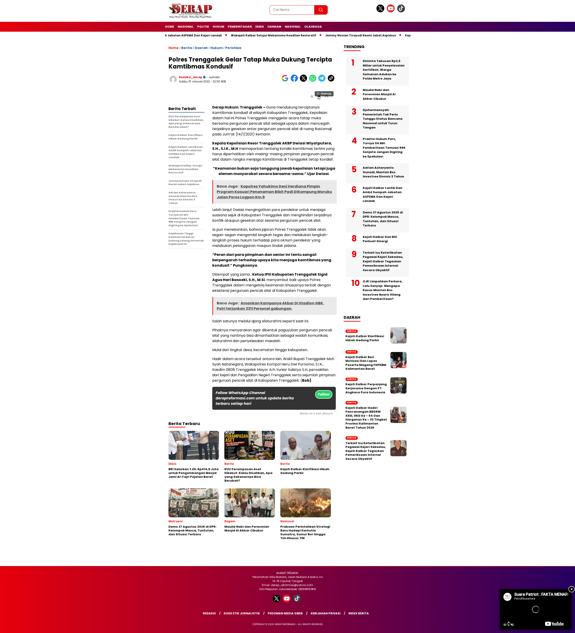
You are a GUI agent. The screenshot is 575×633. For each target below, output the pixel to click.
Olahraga (313, 26)
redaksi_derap (190, 77)
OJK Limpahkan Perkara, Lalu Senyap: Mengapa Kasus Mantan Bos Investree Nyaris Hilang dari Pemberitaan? (382, 290)
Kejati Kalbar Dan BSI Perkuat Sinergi (380, 239)
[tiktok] (402, 11)
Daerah (201, 48)
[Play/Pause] (505, 625)
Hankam (274, 26)
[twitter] (381, 11)
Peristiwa (233, 48)
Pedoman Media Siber (285, 613)
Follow (324, 394)
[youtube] (391, 11)
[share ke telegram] (322, 80)
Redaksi (209, 613)
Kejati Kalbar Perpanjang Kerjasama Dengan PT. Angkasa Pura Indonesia (366, 388)
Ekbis (259, 26)
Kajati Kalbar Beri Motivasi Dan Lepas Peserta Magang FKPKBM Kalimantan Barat (365, 363)
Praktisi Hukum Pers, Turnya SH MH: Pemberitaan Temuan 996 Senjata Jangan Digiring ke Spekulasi (384, 148)
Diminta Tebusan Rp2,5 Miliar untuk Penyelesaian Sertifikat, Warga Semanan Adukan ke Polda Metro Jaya (384, 70)
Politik (203, 26)
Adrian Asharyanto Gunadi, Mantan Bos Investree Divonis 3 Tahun (383, 172)
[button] (312, 96)
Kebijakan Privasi (326, 613)
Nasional (186, 26)
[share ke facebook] (295, 80)
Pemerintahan (240, 26)
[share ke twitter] (304, 80)
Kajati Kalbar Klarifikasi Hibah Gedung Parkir (364, 338)
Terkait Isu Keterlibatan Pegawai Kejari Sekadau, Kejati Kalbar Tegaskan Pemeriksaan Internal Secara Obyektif (383, 261)
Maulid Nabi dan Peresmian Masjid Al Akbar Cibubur (379, 94)
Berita (186, 48)
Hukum (218, 26)
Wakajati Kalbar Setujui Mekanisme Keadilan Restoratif (267, 35)
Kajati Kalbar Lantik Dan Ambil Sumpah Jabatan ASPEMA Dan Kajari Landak (382, 194)
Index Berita (358, 613)
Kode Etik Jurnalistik (242, 613)
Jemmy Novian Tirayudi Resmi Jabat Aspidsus (354, 35)
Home (169, 26)
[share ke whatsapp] (313, 80)
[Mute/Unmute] (512, 625)
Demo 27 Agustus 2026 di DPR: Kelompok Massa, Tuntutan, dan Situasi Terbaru (383, 219)
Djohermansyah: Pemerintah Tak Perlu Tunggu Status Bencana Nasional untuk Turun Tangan (382, 119)
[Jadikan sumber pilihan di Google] (286, 80)
